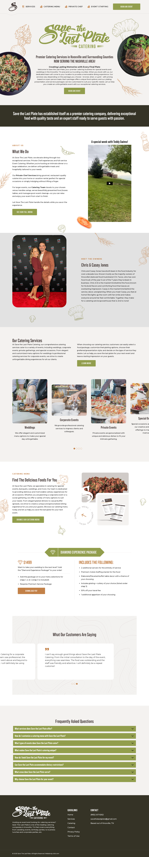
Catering (71, 823)
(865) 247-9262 (97, 815)
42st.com (56, 853)
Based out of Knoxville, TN (102, 823)
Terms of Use (73, 836)
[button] (74, 448)
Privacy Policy (74, 832)
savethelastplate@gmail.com (103, 819)
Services (71, 819)
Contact (71, 827)
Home (70, 815)
